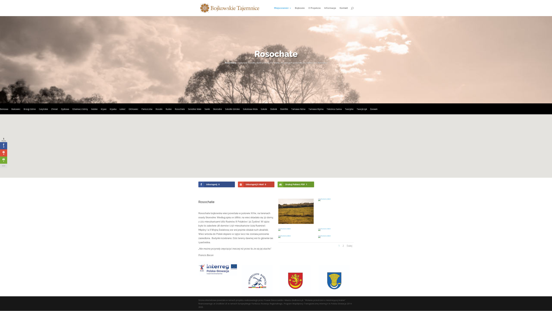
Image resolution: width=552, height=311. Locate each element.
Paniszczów (146, 109)
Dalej (349, 245)
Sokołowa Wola (250, 109)
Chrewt (54, 109)
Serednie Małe (194, 109)
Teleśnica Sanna (334, 109)
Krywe (104, 109)
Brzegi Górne (30, 109)
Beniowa (4, 109)
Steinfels (284, 109)
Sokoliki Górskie (232, 109)
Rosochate (180, 109)
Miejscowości (281, 8)
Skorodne (217, 109)
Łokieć (122, 109)
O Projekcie (314, 8)
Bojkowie (300, 8)
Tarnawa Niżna (298, 109)
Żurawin (373, 109)
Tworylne (349, 109)
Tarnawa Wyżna (315, 109)
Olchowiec (133, 109)
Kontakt (344, 8)
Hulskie (94, 109)
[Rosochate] (296, 223)
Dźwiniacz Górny (80, 109)
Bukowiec (15, 109)
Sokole (264, 109)
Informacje (330, 8)
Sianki (207, 109)
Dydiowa (65, 109)
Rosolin (159, 109)
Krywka (113, 109)
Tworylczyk (362, 109)
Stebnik (273, 109)
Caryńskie (43, 109)
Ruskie (169, 109)
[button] (279, 147)
